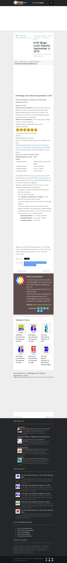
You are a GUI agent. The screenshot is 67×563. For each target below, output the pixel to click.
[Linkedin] (38, 311)
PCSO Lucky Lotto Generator (25, 530)
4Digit (15, 546)
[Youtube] (41, 311)
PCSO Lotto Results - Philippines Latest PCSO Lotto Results (33, 437)
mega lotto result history (37, 175)
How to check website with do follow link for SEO (35, 458)
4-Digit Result (42, 147)
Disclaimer (24, 560)
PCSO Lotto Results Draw (24, 528)
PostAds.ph (21, 427)
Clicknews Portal (22, 448)
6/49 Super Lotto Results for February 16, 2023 (35, 493)
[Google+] (47, 308)
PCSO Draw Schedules (23, 534)
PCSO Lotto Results (30, 549)
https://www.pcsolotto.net (42, 305)
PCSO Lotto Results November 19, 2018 (33, 449)
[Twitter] (44, 308)
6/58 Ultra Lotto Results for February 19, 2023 (35, 502)
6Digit (21, 546)
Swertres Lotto (18, 552)
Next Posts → (47, 271)
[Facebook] (41, 308)
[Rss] (38, 308)
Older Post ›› (50, 417)
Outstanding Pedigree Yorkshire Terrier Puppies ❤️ (36, 428)
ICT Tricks (20, 457)
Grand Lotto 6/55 (36, 546)
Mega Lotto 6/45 (18, 549)
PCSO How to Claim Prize (24, 536)
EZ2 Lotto (27, 546)
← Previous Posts (21, 271)
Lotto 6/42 (45, 546)
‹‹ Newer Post (17, 417)
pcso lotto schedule (42, 178)
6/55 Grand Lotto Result (28, 147)
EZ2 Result (34, 145)
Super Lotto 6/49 (42, 549)
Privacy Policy (17, 560)
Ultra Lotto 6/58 (28, 552)
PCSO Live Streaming (23, 532)
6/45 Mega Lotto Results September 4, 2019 (42, 47)
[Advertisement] (33, 18)
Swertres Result (26, 145)
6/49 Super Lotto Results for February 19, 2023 (35, 485)
